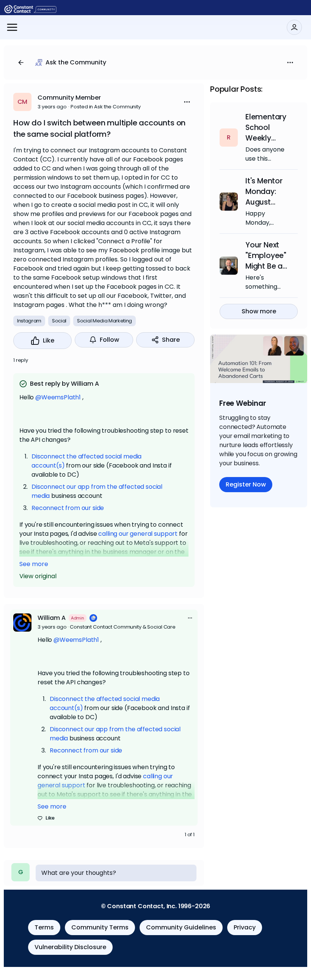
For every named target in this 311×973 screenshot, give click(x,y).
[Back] (20, 62)
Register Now (246, 484)
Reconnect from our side (67, 508)
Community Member (69, 97)
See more (33, 564)
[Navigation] (12, 27)
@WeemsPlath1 (58, 397)
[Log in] (294, 27)
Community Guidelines (181, 927)
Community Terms (100, 927)
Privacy (245, 927)
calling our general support (137, 533)
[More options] (190, 618)
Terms (44, 927)
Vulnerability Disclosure (70, 947)
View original (38, 576)
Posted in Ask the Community (106, 106)
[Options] (290, 62)
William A (52, 617)
